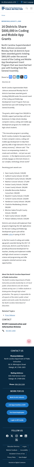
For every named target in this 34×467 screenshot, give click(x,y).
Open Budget (23, 457)
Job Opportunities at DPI (17, 405)
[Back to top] (29, 342)
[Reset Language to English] (22, 2)
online (11, 234)
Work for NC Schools (17, 397)
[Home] (12, 6)
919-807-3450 (10, 331)
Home (3, 15)
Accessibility (24, 450)
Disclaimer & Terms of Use (17, 454)
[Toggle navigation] (31, 8)
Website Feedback (11, 450)
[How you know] (17, 2)
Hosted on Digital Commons (17, 462)
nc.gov (25, 446)
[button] (25, 8)
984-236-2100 (20, 384)
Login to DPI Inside (17, 420)
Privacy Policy (11, 457)
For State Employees (17, 412)
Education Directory (13, 446)
